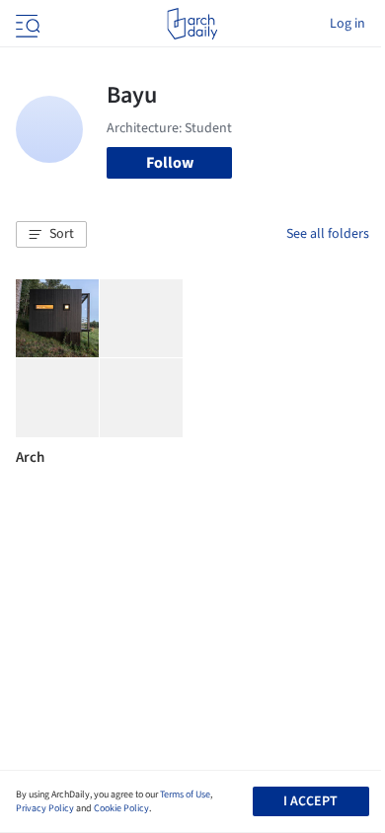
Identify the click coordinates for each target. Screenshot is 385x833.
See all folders (327, 234)
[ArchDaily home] (192, 23)
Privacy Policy (45, 808)
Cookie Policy (121, 808)
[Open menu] (25, 24)
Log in (347, 24)
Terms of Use (185, 794)
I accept (310, 801)
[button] (51, 235)
